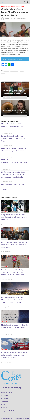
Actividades (4, 6)
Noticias (4, 399)
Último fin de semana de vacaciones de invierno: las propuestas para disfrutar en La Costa (14, 355)
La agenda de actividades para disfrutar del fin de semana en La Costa (13, 138)
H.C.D (3, 405)
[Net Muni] (17, 388)
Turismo (18, 6)
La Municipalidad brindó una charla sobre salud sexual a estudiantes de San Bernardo (14, 244)
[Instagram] (9, 388)
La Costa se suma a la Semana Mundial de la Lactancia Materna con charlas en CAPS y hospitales (14, 299)
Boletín (4, 408)
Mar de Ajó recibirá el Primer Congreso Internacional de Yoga (12, 125)
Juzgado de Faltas (8, 411)
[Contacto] (15, 388)
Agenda (4, 395)
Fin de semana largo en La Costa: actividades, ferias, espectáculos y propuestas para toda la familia (13, 174)
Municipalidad (6, 392)
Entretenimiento (11, 6)
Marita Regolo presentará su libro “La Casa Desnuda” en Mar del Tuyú (14, 326)
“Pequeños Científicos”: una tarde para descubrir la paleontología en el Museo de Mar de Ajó (14, 217)
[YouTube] (12, 388)
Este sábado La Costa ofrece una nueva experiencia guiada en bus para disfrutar (14, 186)
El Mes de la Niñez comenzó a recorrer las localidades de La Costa (14, 161)
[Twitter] (6, 388)
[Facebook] (3, 388)
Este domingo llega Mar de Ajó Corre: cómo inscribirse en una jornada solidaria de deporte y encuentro (14, 272)
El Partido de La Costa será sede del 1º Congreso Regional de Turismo (14, 149)
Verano (22, 6)
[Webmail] (20, 388)
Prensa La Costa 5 (11, 18)
